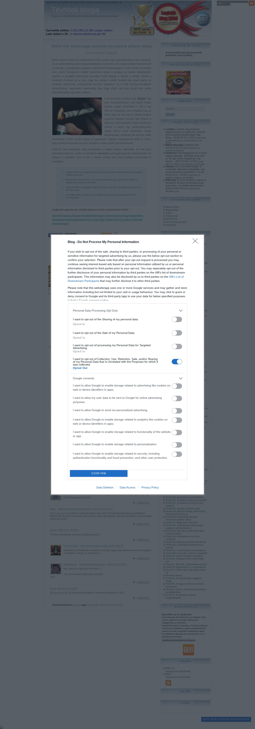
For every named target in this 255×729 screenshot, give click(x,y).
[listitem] (127, 311)
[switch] (177, 319)
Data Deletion (105, 487)
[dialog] (127, 364)
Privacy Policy (150, 487)
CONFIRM (98, 473)
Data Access (127, 487)
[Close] (196, 242)
